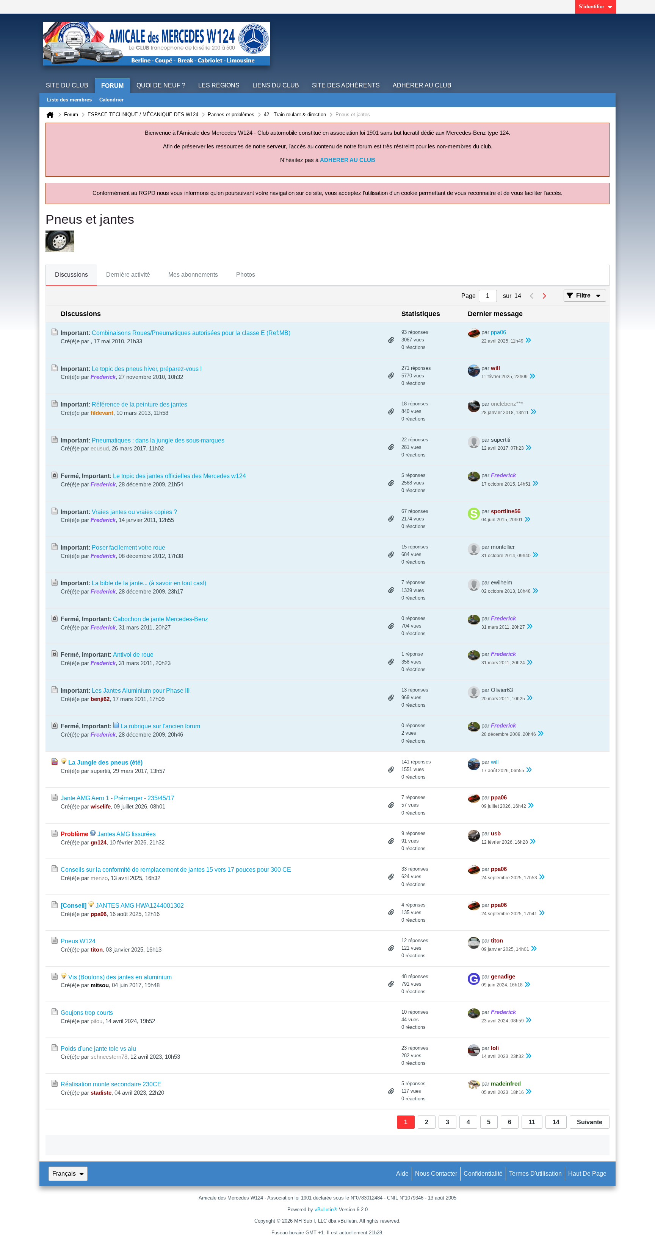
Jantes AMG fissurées (126, 834)
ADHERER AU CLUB (347, 160)
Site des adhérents (346, 85)
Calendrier (111, 100)
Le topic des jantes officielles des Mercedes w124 (179, 476)
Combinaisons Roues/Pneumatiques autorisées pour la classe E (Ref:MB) (191, 333)
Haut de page (587, 1173)
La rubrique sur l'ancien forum (160, 726)
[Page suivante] (543, 296)
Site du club (67, 85)
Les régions (219, 85)
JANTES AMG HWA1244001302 (140, 905)
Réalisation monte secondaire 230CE (111, 1084)
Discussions (71, 274)
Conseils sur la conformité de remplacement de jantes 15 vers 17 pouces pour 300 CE (176, 869)
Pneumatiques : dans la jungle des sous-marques (158, 440)
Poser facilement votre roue (128, 547)
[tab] (71, 275)
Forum (112, 86)
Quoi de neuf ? (160, 85)
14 (556, 1122)
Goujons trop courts (87, 1013)
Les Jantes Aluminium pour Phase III (141, 690)
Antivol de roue (133, 654)
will (494, 762)
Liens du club (275, 85)
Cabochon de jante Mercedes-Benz (160, 619)
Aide (402, 1173)
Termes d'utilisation (535, 1173)
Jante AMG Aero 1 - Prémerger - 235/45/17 (117, 798)
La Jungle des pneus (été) (105, 762)
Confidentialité (483, 1173)
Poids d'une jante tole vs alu (98, 1048)
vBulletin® (326, 1209)
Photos (245, 274)
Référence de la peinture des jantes (139, 404)
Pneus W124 (78, 941)
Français (64, 1173)
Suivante (589, 1122)
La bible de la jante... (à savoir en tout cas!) (149, 583)
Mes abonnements (193, 274)
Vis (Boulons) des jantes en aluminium (120, 977)
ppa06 (498, 332)
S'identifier (591, 6)
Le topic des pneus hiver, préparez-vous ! (147, 369)
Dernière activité (128, 274)
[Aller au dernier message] (528, 341)
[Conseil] (73, 905)
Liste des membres (69, 100)
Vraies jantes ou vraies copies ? (134, 512)
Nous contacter (436, 1173)
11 (532, 1122)
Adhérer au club (422, 85)
